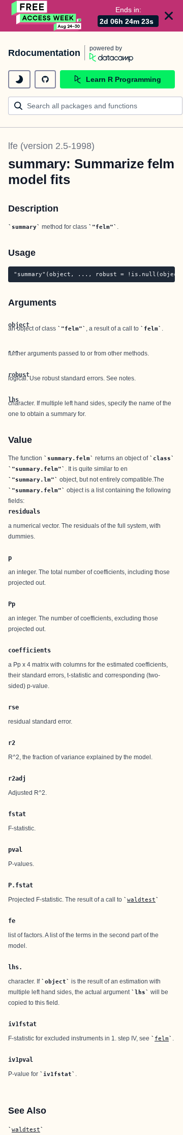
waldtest (141, 900)
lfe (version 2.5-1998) (51, 146)
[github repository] (45, 79)
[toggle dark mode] (19, 79)
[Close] (169, 16)
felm (162, 1038)
